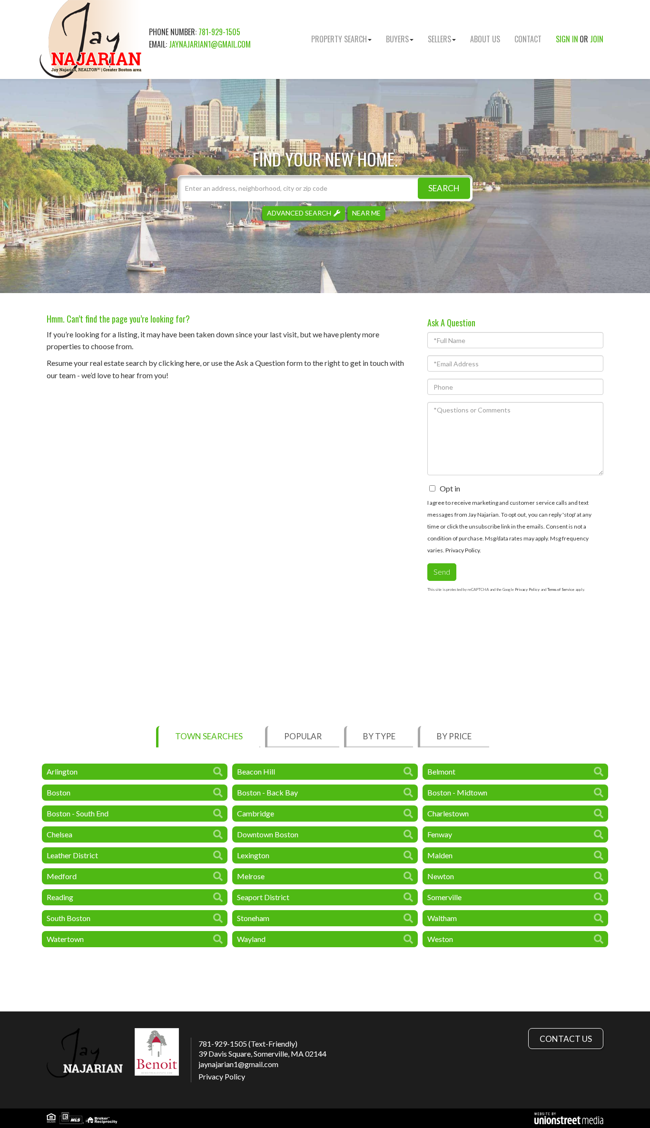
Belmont (441, 771)
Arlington (62, 771)
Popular (303, 736)
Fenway (439, 834)
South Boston (68, 917)
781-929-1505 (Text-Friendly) (247, 1043)
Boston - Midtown (457, 792)
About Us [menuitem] (485, 39)
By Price (454, 736)
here (193, 362)
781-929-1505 (219, 32)
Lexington (253, 855)
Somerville (444, 897)
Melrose (251, 876)
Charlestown (448, 813)
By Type (379, 736)
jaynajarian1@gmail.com (210, 44)
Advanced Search (299, 213)
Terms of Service (560, 589)
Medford (62, 876)
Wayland (251, 938)
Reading (60, 897)
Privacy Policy (462, 550)
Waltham (442, 917)
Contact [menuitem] (528, 39)
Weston (440, 938)
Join (596, 39)
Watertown (65, 938)
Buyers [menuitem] (397, 39)
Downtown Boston (267, 834)
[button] (444, 188)
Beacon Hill (256, 771)
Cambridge (255, 813)
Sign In (567, 39)
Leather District (72, 855)
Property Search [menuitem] (339, 39)
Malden (440, 855)
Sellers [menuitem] (439, 39)
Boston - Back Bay (267, 792)
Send (441, 571)
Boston (58, 792)
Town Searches (209, 736)
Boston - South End (77, 813)
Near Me (366, 213)
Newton (440, 876)
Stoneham (253, 917)
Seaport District (263, 897)
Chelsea (59, 834)
